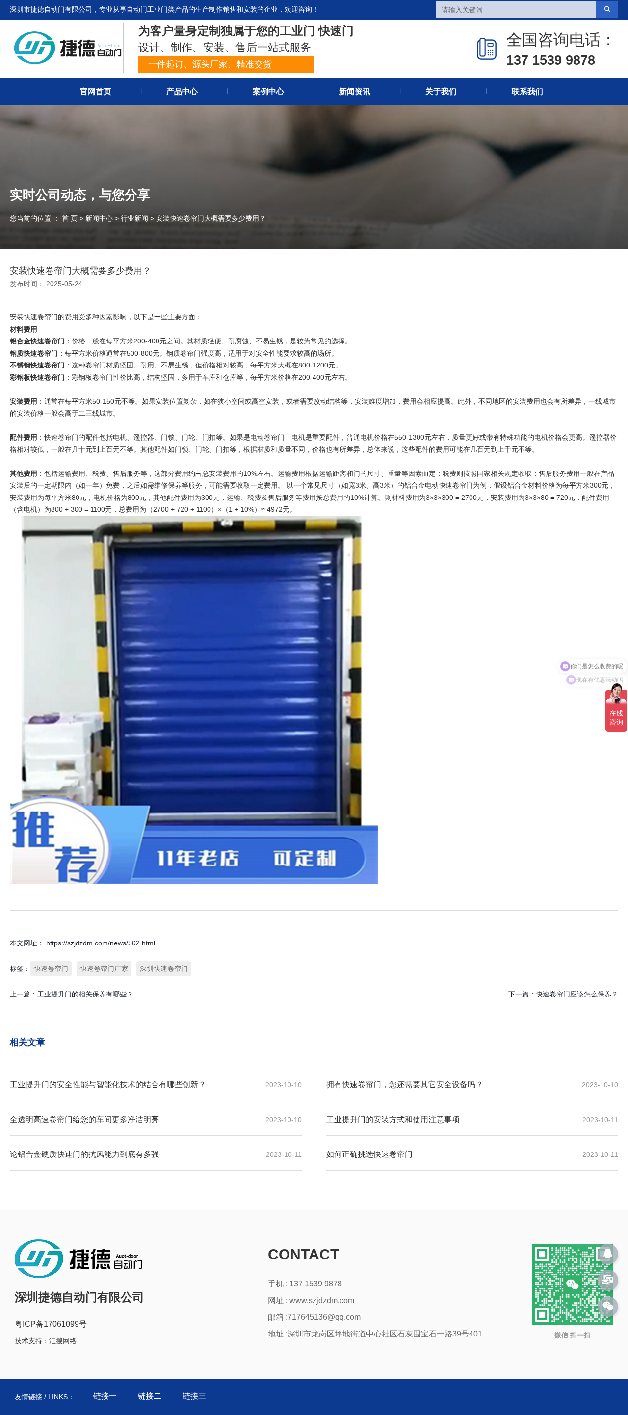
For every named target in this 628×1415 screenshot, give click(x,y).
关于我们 (441, 91)
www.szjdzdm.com (321, 1300)
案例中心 (268, 91)
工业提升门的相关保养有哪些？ (85, 994)
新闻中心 (99, 218)
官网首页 (95, 91)
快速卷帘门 (51, 968)
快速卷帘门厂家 (104, 968)
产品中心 (182, 91)
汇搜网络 (63, 1341)
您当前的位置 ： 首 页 (44, 218)
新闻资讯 (354, 91)
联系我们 (527, 91)
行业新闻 (134, 218)
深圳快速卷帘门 (164, 968)
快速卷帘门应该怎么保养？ (577, 994)
